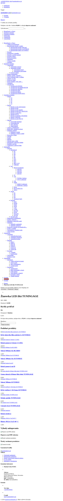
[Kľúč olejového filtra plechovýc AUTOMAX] (13, 331)
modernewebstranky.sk (11, 499)
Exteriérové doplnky (9, 34)
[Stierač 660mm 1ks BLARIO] (9, 347)
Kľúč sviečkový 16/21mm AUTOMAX (13, 390)
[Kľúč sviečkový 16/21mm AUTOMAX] (12, 387)
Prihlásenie (7, 5)
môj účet (3, 3)
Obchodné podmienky (10, 455)
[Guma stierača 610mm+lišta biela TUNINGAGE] (14, 371)
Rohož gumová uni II (8, 366)
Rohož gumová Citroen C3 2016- (12, 343)
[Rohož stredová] (5, 410)
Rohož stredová (6, 414)
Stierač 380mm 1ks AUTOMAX (11, 358)
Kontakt (6, 15)
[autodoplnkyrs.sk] (6, 451)
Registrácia (7, 7)
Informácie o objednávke (10, 461)
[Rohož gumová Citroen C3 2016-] (10, 339)
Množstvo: (3, 321)
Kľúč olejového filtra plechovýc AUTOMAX (15, 335)
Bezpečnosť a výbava (9, 31)
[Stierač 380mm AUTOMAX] (9, 379)
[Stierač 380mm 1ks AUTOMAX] (10, 355)
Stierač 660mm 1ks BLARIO (10, 351)
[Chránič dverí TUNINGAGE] (9, 402)
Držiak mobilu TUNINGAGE (11, 398)
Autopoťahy (7, 37)
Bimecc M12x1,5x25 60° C (10, 421)
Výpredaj (6, 17)
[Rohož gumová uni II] (7, 363)
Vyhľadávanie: (4, 28)
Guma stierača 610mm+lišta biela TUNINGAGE (17, 374)
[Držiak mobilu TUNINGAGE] (9, 394)
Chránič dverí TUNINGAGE (10, 406)
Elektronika (7, 35)
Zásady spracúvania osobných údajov (13, 458)
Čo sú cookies (7, 459)
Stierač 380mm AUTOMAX (10, 382)
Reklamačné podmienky (10, 456)
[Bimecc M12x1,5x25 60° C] (8, 418)
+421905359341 (5, 1)
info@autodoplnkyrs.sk (16, 1)
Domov (6, 283)
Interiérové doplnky (9, 32)
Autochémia (7, 38)
